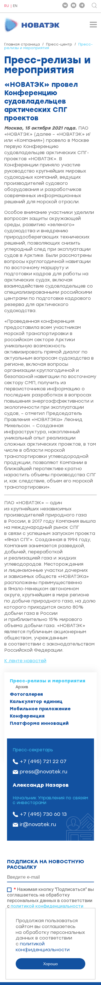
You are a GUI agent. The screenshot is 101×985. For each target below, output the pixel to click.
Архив (21, 687)
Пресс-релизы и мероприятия (47, 680)
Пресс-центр (59, 44)
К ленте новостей (25, 660)
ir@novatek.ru (38, 824)
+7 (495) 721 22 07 (43, 761)
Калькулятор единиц (36, 701)
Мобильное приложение (40, 708)
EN (15, 6)
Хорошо (50, 964)
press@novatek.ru (43, 772)
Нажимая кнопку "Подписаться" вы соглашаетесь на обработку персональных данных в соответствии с (50, 897)
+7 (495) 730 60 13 (43, 814)
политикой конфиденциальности (47, 906)
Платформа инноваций (39, 723)
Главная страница (22, 44)
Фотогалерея (26, 694)
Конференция (27, 716)
